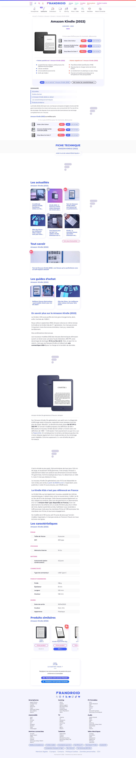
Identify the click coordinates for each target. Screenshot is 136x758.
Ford (31, 721)
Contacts (61, 751)
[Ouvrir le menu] (31, 3)
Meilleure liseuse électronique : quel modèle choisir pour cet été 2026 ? (42, 303)
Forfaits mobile (50, 745)
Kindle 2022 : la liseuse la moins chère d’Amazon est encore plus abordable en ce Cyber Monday (54, 207)
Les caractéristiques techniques (42, 100)
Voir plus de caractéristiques (67, 153)
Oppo (31, 708)
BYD (31, 718)
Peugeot (32, 724)
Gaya (90, 736)
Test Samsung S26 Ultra (84, 748)
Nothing (91, 723)
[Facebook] (63, 696)
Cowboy (91, 733)
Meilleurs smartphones (36, 745)
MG (31, 723)
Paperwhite (37, 433)
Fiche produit (41, 645)
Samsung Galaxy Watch (36, 741)
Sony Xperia (33, 711)
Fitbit (31, 736)
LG (60, 718)
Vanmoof (91, 742)
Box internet (70, 748)
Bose (90, 718)
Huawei (32, 705)
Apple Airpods (93, 717)
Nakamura (92, 739)
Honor (91, 708)
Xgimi (61, 727)
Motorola (32, 706)
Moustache (92, 738)
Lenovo (91, 706)
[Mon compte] (43, 3)
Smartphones (34, 700)
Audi (31, 717)
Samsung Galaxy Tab (65, 739)
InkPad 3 (79, 641)
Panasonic (62, 720)
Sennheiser (92, 726)
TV (59, 715)
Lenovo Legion (64, 705)
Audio (90, 715)
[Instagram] (60, 696)
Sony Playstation (64, 711)
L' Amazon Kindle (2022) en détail (43, 97)
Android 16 (103, 745)
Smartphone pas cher (64, 745)
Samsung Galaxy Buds (95, 724)
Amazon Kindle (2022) (38, 116)
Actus (71, 3)
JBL (90, 721)
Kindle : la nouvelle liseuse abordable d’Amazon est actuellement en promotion (71, 233)
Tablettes (61, 731)
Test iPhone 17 (78, 745)
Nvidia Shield (63, 709)
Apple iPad (62, 733)
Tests (76, 3)
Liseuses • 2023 (68, 26)
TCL (61, 726)
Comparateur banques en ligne (54, 748)
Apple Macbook (93, 703)
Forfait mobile (102, 3)
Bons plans (91, 3)
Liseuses (46, 16)
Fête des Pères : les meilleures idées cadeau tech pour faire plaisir (37, 232)
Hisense (62, 717)
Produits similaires (38, 102)
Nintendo (62, 708)
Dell (90, 705)
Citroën (32, 720)
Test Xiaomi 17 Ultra (91, 745)
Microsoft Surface (94, 711)
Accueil (34, 16)
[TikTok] (76, 696)
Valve (61, 712)
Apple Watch (33, 735)
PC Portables (92, 700)
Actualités (35, 91)
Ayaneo (62, 703)
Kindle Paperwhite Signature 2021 (63, 641)
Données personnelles (87, 751)
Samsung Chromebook (95, 712)
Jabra (90, 720)
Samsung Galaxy (34, 709)
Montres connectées (36, 731)
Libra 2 (41, 641)
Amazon (53, 16)
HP (90, 709)
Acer (90, 702)
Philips (61, 721)
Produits (40, 16)
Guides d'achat (37, 94)
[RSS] (66, 696)
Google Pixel (33, 703)
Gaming (61, 700)
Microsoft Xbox (64, 706)
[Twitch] (72, 696)
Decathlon (92, 735)
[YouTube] (69, 696)
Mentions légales (42, 751)
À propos (53, 751)
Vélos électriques (94, 731)
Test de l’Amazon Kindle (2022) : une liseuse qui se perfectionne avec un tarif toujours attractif (72, 206)
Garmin (32, 738)
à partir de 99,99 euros (55, 483)
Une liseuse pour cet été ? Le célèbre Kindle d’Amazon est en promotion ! (55, 233)
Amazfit (32, 733)
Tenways (91, 741)
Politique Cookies (72, 751)
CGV (98, 751)
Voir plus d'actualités (70, 241)
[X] (57, 696)
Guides (82, 3)
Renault (32, 726)
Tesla (31, 727)
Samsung (62, 723)
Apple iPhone (33, 702)
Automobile (33, 715)
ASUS (61, 702)
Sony (61, 724)
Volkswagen (33, 728)
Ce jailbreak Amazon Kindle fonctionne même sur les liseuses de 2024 (37, 206)
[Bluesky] (79, 696)
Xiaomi (32, 712)
